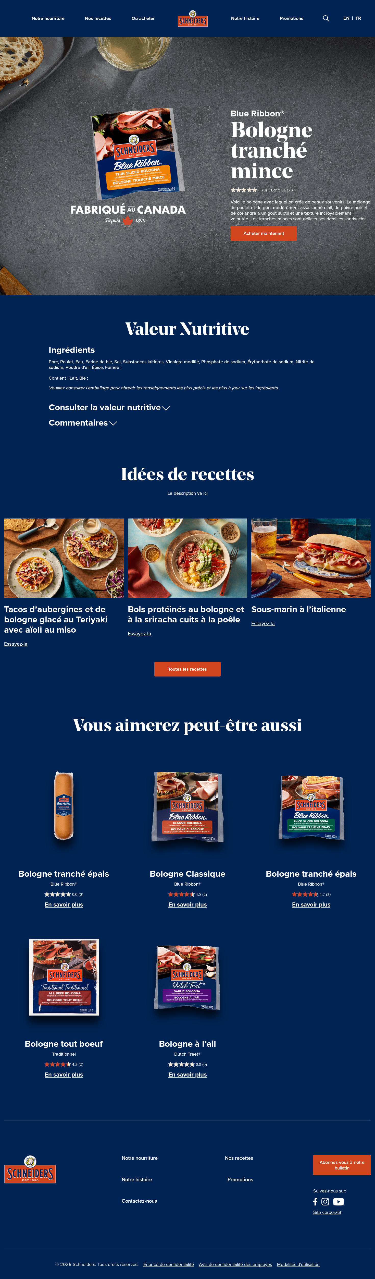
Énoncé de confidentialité (168, 1264)
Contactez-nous (139, 1201)
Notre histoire (245, 18)
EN (346, 18)
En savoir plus (64, 904)
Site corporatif (327, 1212)
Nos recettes (98, 18)
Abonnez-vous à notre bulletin (342, 1165)
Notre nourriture (48, 18)
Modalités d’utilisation (298, 1264)
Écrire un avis (282, 190)
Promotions (291, 18)
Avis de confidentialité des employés (235, 1264)
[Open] (326, 18)
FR (358, 18)
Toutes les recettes (187, 669)
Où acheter (143, 18)
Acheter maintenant (264, 233)
